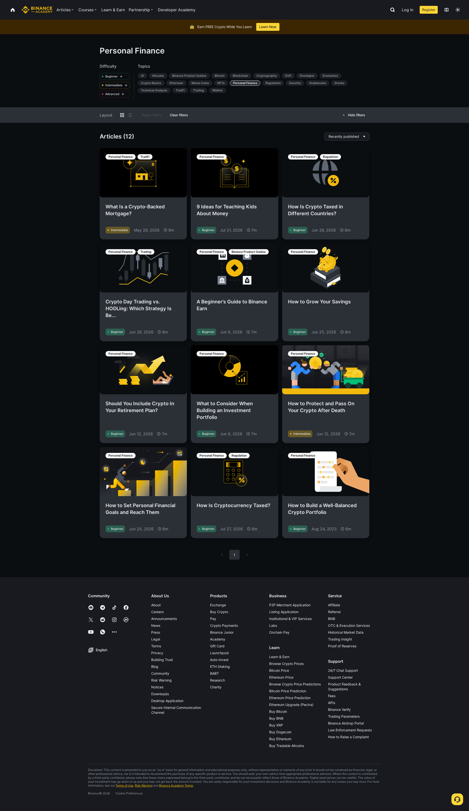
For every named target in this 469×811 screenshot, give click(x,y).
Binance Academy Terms (176, 785)
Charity (216, 687)
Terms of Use (124, 785)
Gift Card (217, 646)
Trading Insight (340, 639)
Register (428, 10)
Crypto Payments (224, 625)
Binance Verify (339, 709)
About (156, 605)
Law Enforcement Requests (350, 730)
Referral (334, 612)
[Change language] (446, 9)
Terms (156, 646)
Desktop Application (167, 701)
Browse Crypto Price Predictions (295, 684)
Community (160, 673)
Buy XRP (276, 725)
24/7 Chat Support (343, 670)
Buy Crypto (219, 612)
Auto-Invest (219, 660)
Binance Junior (222, 632)
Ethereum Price (281, 677)
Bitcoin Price (279, 670)
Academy (217, 639)
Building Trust (162, 660)
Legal (155, 639)
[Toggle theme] (457, 10)
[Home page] (37, 10)
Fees (331, 696)
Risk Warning (161, 680)
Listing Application (283, 612)
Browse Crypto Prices (286, 664)
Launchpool (219, 653)
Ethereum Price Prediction (289, 698)
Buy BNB (276, 718)
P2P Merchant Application (289, 605)
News (155, 625)
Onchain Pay (279, 632)
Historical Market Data (345, 632)
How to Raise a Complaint (348, 737)
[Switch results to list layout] (130, 115)
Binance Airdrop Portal (346, 723)
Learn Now (268, 27)
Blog (154, 666)
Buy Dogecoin (280, 732)
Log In (407, 9)
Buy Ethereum (280, 739)
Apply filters (151, 115)
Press (155, 632)
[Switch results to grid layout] (122, 115)
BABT (214, 673)
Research (217, 680)
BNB (331, 619)
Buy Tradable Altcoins (286, 746)
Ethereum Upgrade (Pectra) (291, 705)
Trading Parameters (344, 716)
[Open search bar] (391, 9)
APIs (331, 703)
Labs (273, 625)
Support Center (340, 677)
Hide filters (356, 115)
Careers (157, 612)
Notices (157, 687)
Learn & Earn (279, 657)
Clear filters (179, 115)
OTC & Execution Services (349, 625)
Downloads (160, 694)
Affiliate (334, 605)
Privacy (157, 653)
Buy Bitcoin (278, 711)
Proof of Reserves (342, 646)
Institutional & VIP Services (290, 619)
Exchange (218, 605)
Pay (213, 619)
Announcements (164, 619)
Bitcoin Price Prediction (287, 691)
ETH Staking (220, 666)
